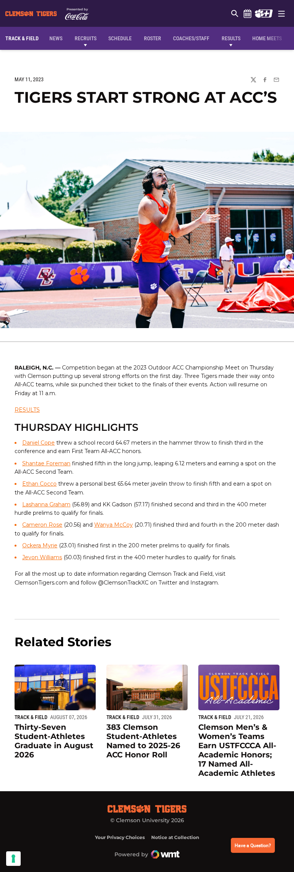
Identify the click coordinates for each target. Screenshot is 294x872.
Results (231, 38)
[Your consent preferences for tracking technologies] (13, 858)
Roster (152, 38)
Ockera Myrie (39, 545)
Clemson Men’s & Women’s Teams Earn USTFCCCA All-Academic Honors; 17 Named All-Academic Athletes (237, 750)
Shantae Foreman (46, 463)
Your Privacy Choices (120, 837)
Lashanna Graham (46, 504)
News (55, 38)
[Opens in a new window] (263, 13)
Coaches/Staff (191, 38)
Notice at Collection (175, 837)
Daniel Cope (38, 442)
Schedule (247, 13)
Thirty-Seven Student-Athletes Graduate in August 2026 (54, 741)
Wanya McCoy (113, 524)
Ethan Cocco (39, 483)
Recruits (87, 38)
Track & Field (31, 717)
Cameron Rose (42, 524)
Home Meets (267, 38)
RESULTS (27, 409)
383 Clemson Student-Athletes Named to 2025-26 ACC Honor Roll (143, 741)
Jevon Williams (42, 557)
